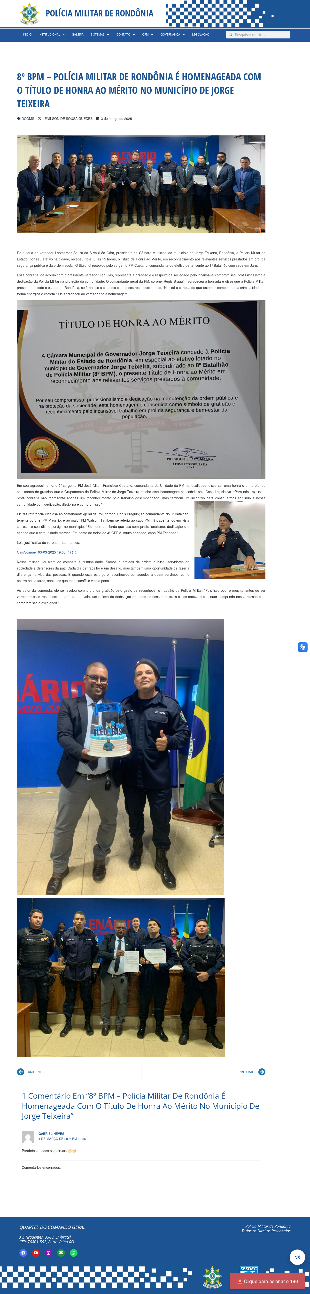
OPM (145, 34)
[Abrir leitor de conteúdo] (297, 1257)
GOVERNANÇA (170, 34)
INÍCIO (27, 34)
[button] (51, 35)
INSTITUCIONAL (49, 34)
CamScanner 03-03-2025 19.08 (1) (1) (46, 552)
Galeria (78, 34)
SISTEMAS (98, 34)
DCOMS (28, 118)
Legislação (200, 34)
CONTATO (123, 34)
